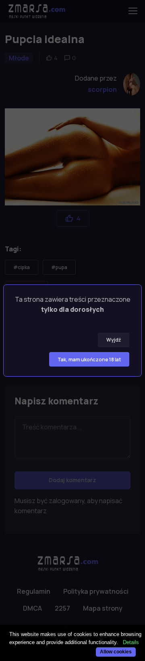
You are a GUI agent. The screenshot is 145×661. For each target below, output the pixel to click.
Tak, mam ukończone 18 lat (89, 359)
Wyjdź (113, 339)
